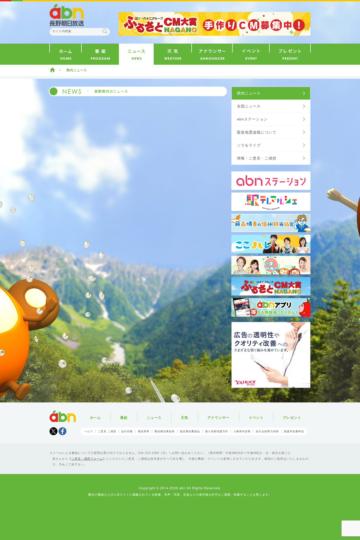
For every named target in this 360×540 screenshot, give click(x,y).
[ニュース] (136, 54)
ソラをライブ (249, 145)
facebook (62, 431)
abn (63, 416)
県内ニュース (249, 93)
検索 (105, 31)
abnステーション (252, 119)
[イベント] (250, 54)
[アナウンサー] (212, 54)
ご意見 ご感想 (107, 431)
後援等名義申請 (294, 431)
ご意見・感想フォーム (87, 458)
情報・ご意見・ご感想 (256, 158)
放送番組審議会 (190, 431)
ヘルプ (88, 431)
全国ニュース (249, 106)
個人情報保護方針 (216, 431)
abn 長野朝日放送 (67, 15)
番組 (124, 418)
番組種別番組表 (164, 431)
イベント (256, 418)
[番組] (100, 54)
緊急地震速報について (256, 132)
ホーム (52, 69)
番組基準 (143, 431)
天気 (184, 418)
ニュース (154, 418)
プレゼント (292, 418)
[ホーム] (65, 54)
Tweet (53, 431)
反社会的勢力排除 (267, 431)
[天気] (172, 54)
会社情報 (127, 431)
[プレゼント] (289, 54)
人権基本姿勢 (242, 431)
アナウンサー (218, 418)
